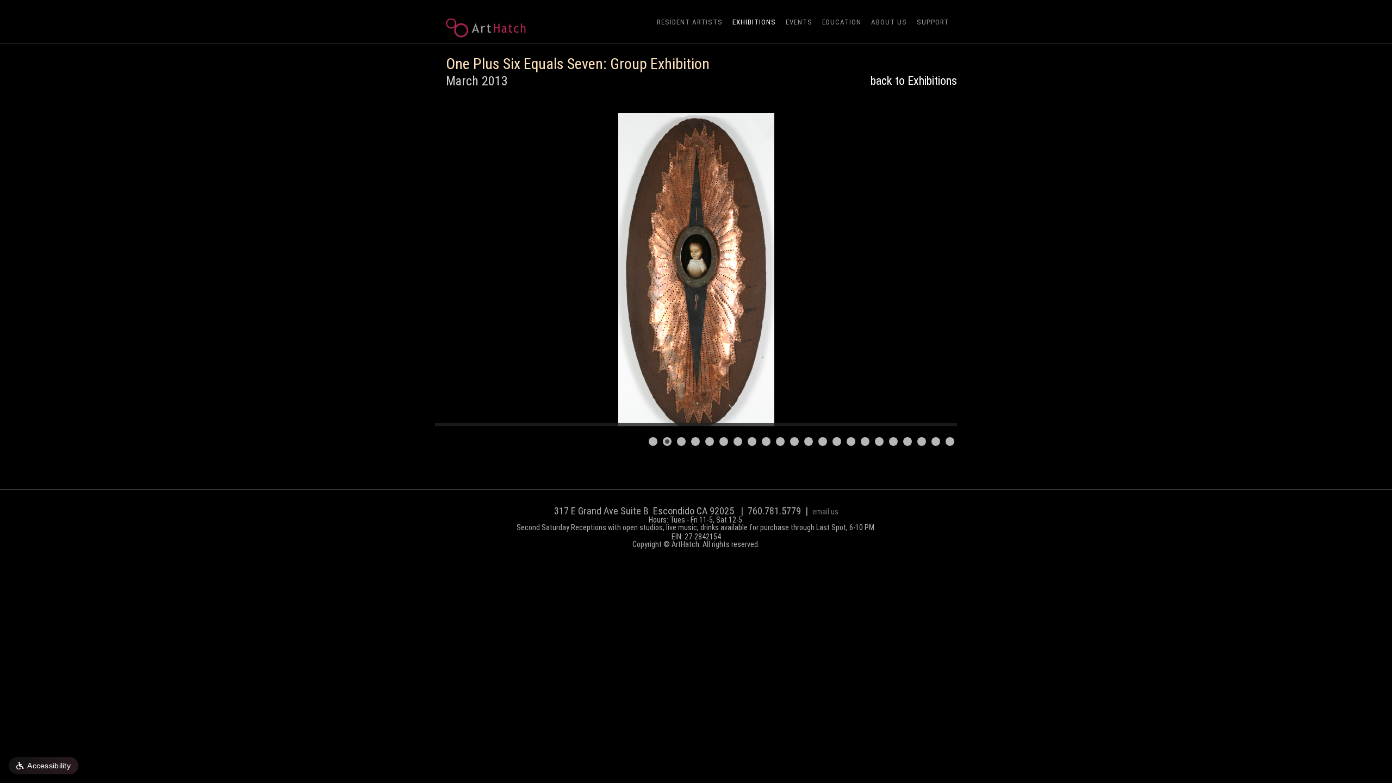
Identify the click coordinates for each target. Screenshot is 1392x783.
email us (825, 511)
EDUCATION (841, 22)
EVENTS (799, 22)
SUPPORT (933, 22)
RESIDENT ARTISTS (690, 22)
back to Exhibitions (914, 81)
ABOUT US (889, 22)
